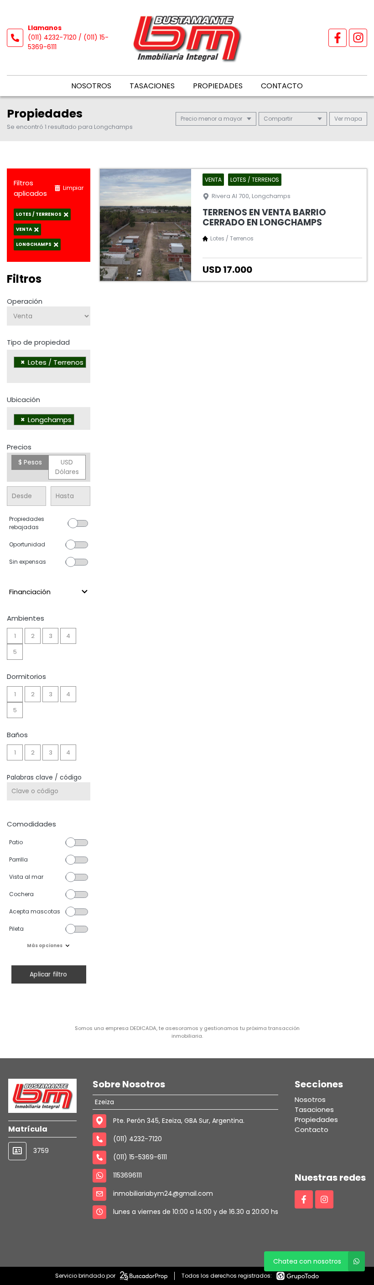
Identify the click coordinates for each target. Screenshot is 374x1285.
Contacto (282, 86)
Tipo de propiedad (38, 342)
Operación (24, 301)
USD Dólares (67, 467)
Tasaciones (152, 86)
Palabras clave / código (44, 777)
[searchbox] (16, 374)
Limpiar (73, 188)
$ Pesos (30, 462)
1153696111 (127, 1175)
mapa (352, 118)
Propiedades (218, 86)
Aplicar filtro (48, 974)
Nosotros (91, 86)
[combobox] (48, 366)
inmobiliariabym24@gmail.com (163, 1193)
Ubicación (23, 399)
